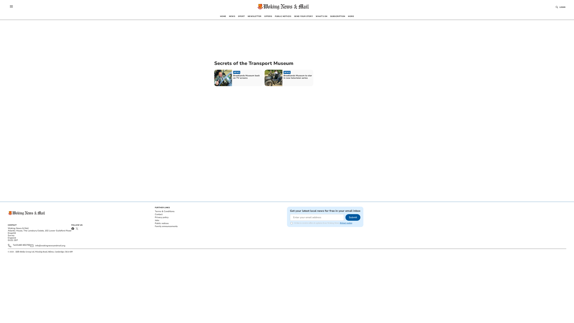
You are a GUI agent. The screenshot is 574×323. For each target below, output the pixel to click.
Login (562, 7)
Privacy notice (346, 223)
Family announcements (166, 226)
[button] (11, 6)
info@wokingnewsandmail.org (50, 245)
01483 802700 (23, 245)
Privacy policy (161, 217)
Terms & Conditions (164, 211)
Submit (353, 217)
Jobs (157, 220)
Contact (158, 214)
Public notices (162, 223)
